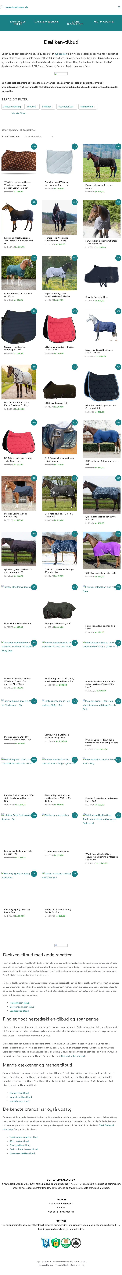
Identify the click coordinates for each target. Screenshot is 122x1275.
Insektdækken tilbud (19, 1101)
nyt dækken (61, 53)
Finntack (46, 106)
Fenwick (31, 106)
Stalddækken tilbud (19, 1010)
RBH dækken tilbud (19, 1141)
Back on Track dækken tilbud (24, 1149)
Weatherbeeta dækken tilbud (24, 1137)
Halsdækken (86, 106)
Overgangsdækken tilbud (22, 1006)
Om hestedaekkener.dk (61, 1203)
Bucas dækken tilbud (20, 1145)
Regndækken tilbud (19, 1092)
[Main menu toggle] (119, 7)
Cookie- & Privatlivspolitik (61, 1211)
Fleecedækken (65, 106)
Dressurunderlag (12, 106)
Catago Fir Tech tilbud (73, 1056)
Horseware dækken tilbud (22, 1153)
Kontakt (61, 1207)
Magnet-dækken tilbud (21, 1097)
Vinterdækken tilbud (19, 1002)
